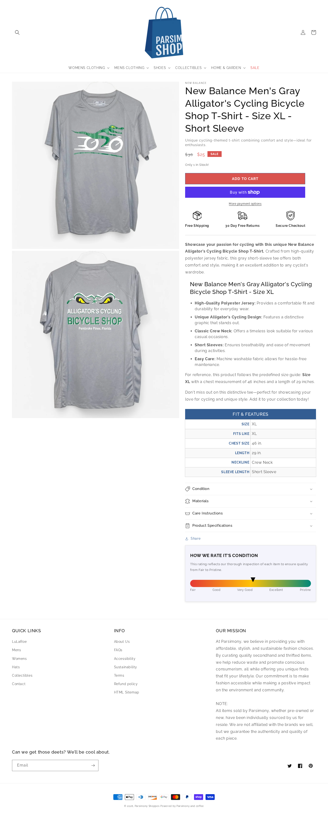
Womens (19, 659)
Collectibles (22, 675)
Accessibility (125, 659)
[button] (17, 32)
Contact (18, 684)
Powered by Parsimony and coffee (182, 806)
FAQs (118, 650)
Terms (119, 675)
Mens (16, 650)
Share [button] (195, 538)
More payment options (245, 203)
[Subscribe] (93, 765)
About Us (122, 642)
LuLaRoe (19, 642)
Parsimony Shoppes (147, 806)
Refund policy (126, 684)
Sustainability (125, 667)
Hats (16, 667)
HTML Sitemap (126, 692)
